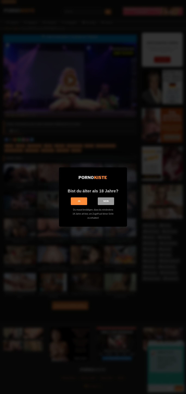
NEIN (106, 201)
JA (79, 201)
